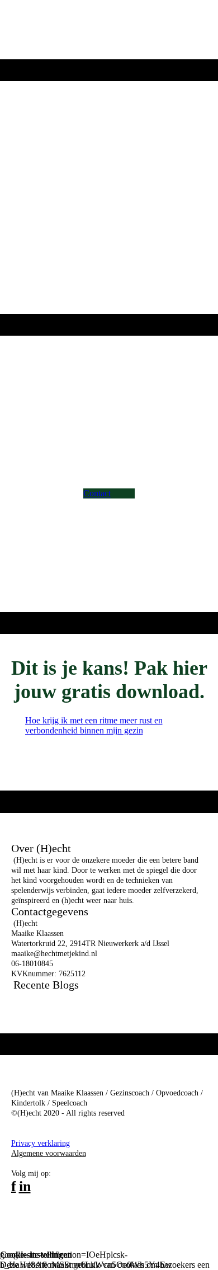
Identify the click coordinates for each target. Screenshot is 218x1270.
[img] (109, 29)
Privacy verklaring (40, 1143)
